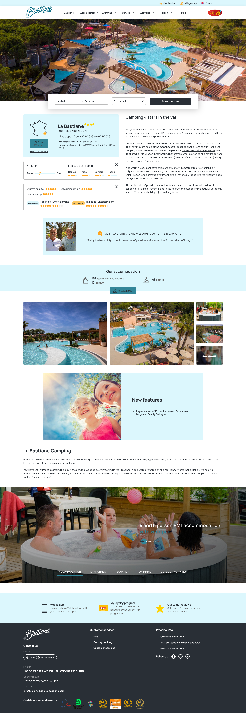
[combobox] (129, 101)
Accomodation (87, 12)
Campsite (69, 12)
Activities (145, 12)
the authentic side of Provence (198, 150)
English (210, 3)
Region (164, 12)
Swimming (107, 12)
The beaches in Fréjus (154, 459)
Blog (183, 12)
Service (126, 12)
